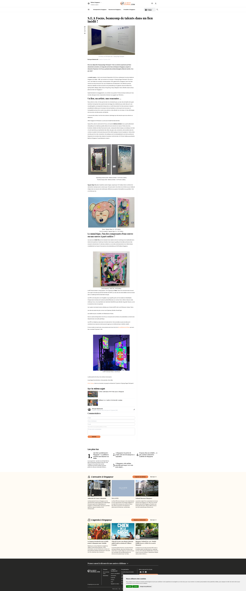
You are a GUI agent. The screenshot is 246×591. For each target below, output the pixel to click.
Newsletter (105, 575)
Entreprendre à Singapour (100, 9)
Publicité (113, 577)
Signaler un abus (115, 583)
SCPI (122, 574)
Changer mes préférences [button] (145, 586)
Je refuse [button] (136, 586)
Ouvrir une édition (115, 573)
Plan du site (115, 588)
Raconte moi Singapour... (115, 9)
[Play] (154, 9)
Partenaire (113, 575)
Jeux (122, 581)
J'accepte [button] (129, 586)
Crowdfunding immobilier (127, 572)
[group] (154, 9)
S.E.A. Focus (91, 383)
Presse (112, 579)
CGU (112, 581)
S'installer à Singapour (129, 9)
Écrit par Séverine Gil (93, 59)
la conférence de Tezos (124, 327)
